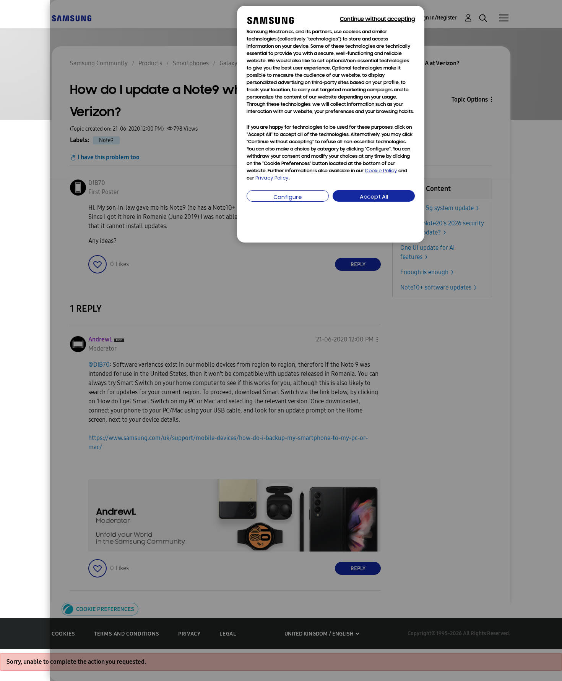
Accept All (374, 197)
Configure (287, 198)
